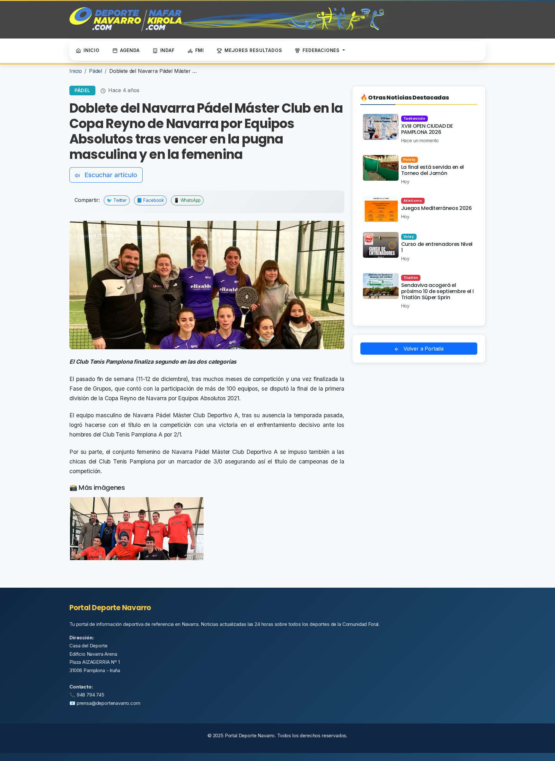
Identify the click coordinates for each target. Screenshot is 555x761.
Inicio (75, 71)
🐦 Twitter (117, 200)
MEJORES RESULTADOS (253, 50)
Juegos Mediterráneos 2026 (436, 208)
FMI (199, 50)
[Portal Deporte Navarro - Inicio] (228, 19)
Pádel (95, 71)
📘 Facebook (150, 200)
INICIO (92, 50)
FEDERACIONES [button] (322, 50)
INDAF (167, 50)
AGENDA (130, 50)
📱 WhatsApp (187, 200)
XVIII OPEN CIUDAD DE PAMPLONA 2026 (427, 129)
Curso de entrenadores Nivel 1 (436, 247)
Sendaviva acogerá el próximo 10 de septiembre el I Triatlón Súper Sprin (437, 291)
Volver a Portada (423, 348)
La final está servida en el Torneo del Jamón (432, 170)
